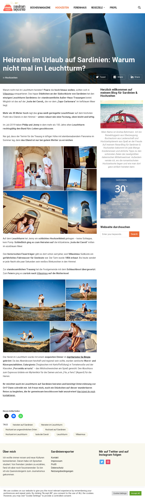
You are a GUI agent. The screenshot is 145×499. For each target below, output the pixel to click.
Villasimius (8, 93)
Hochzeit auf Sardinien (55, 429)
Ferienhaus (80, 7)
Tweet (103, 77)
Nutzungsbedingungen (62, 471)
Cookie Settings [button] (119, 493)
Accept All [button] (135, 493)
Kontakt (54, 457)
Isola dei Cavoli (42, 434)
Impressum (56, 461)
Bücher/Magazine (40, 7)
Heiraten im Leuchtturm (51, 425)
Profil (113, 7)
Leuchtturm (62, 434)
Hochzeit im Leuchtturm (16, 434)
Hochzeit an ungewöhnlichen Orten (21, 429)
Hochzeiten (62, 7)
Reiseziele (97, 7)
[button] (33, 168)
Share (120, 77)
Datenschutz (57, 467)
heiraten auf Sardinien (23, 425)
